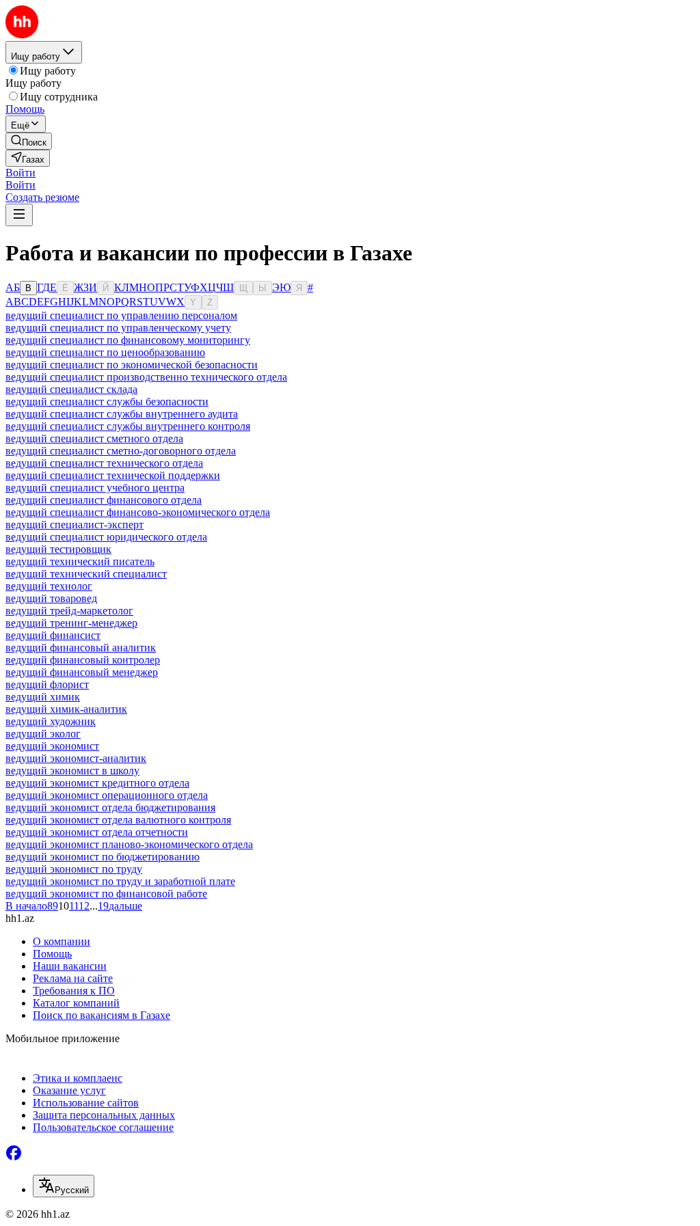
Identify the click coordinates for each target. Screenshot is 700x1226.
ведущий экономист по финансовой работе (106, 893)
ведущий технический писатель (79, 561)
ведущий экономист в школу (72, 770)
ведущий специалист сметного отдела (94, 438)
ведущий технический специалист (86, 574)
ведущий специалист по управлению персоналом (121, 315)
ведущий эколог (43, 733)
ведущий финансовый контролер (82, 660)
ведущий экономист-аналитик (75, 758)
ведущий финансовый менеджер (81, 672)
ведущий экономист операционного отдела (106, 795)
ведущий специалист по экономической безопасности (131, 364)
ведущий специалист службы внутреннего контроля (127, 426)
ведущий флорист (47, 684)
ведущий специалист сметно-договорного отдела (120, 451)
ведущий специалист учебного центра (95, 487)
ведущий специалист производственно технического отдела (146, 377)
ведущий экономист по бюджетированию (102, 856)
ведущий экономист (52, 746)
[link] (28, 141)
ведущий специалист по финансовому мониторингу (127, 340)
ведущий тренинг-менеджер (71, 623)
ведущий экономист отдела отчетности (96, 832)
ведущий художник (50, 721)
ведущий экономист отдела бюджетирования (110, 807)
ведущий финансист (52, 635)
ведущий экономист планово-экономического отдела (129, 844)
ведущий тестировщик (58, 549)
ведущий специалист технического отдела (104, 463)
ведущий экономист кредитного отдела (97, 783)
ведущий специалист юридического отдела (106, 537)
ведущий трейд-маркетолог (69, 610)
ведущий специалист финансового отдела (103, 500)
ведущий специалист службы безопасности (106, 401)
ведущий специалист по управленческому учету (118, 327)
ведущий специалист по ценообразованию (105, 352)
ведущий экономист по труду (73, 869)
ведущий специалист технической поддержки (112, 475)
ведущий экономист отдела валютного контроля (118, 820)
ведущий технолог (48, 586)
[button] (20, 172)
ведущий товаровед (51, 598)
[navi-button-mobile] (19, 215)
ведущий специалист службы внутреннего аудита (121, 414)
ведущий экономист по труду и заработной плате (120, 881)
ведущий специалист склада (71, 389)
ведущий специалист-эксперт (74, 524)
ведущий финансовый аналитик (80, 647)
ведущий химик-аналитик (66, 709)
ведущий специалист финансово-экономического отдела (137, 512)
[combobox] (63, 1186)
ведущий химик (42, 697)
